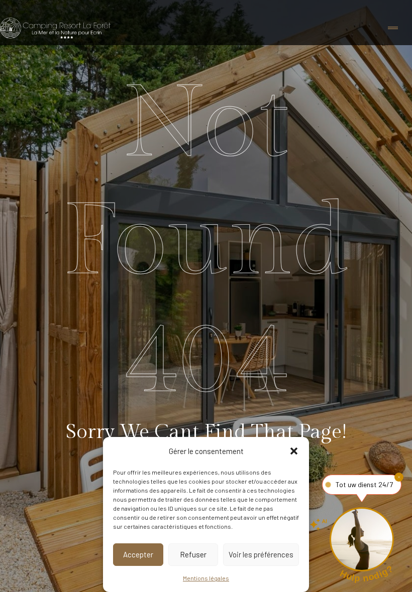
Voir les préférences (261, 554)
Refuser (193, 554)
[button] (294, 451)
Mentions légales (206, 577)
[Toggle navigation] (392, 28)
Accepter (138, 554)
